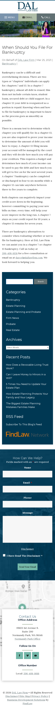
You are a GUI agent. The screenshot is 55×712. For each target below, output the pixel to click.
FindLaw (27, 703)
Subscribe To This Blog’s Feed (24, 424)
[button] (9, 17)
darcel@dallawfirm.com (29, 257)
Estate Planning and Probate (23, 312)
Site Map (25, 696)
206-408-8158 (10, 253)
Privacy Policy (40, 696)
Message (27, 512)
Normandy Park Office (27, 638)
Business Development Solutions (26, 699)
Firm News (12, 318)
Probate (11, 324)
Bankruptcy (9, 63)
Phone (28, 497)
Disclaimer (27, 548)
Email (29, 17)
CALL (47, 17)
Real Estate (13, 330)
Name (27, 467)
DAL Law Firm (26, 60)
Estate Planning (15, 305)
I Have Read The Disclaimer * (24, 555)
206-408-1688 (31, 673)
